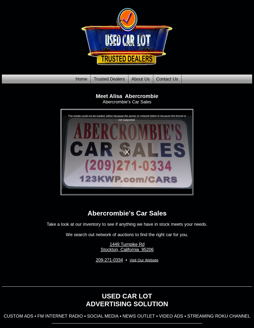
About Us (140, 78)
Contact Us (167, 78)
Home (81, 78)
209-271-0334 (109, 259)
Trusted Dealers (109, 78)
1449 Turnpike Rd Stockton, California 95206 (127, 247)
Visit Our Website (144, 260)
